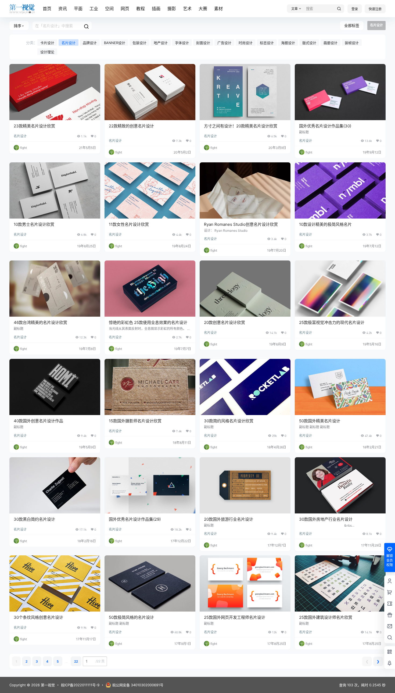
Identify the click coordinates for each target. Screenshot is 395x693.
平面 (78, 8)
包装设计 (139, 43)
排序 (17, 25)
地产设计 (161, 43)
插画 (156, 8)
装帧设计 (352, 43)
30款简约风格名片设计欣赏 (228, 420)
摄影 (171, 8)
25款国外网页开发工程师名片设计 (234, 617)
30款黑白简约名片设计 (34, 519)
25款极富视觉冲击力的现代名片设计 (331, 322)
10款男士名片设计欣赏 (34, 224)
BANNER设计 (114, 43)
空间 (109, 8)
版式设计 (309, 43)
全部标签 (351, 25)
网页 (125, 8)
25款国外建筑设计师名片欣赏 (325, 617)
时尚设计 (246, 43)
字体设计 (182, 43)
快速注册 (375, 9)
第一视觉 (47, 685)
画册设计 (330, 43)
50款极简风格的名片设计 (131, 617)
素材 (218, 8)
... (66, 661)
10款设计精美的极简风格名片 (325, 224)
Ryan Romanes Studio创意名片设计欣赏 (241, 224)
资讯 (62, 8)
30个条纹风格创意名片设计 (38, 617)
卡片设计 (47, 43)
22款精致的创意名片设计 (131, 125)
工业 (93, 8)
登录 (354, 9)
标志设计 (267, 43)
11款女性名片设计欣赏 (129, 224)
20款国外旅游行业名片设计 (228, 519)
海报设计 (288, 43)
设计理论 (47, 52)
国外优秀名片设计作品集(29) (135, 519)
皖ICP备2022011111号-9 (80, 685)
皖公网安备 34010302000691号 (137, 685)
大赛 (203, 8)
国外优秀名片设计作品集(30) (325, 125)
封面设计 (203, 43)
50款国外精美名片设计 (319, 420)
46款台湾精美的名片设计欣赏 (40, 322)
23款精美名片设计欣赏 (34, 125)
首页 (47, 8)
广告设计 (224, 43)
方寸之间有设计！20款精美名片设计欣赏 (240, 125)
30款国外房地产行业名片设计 (326, 519)
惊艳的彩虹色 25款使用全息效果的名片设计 (148, 322)
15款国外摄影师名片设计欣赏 (135, 420)
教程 (140, 8)
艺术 (187, 8)
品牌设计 (90, 43)
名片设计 (69, 43)
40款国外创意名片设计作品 (38, 420)
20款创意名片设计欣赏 (224, 322)
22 (76, 661)
